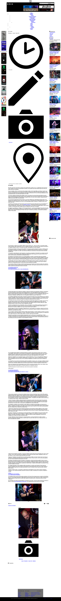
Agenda (31, 24)
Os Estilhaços (52, 163)
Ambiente (51, 34)
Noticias (32, 15)
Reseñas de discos (32, 17)
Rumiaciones (32, 20)
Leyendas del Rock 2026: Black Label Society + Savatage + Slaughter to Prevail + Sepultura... (55, 66)
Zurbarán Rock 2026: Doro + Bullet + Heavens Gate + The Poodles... (54, 116)
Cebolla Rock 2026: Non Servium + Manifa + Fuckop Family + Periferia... (54, 142)
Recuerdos (51, 38)
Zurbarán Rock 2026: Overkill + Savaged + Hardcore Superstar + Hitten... (55, 209)
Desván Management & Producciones (20, 481)
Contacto (31, 28)
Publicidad (31, 13)
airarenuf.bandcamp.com (12, 268)
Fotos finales (33, 22)
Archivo (31, 14)
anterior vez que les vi (26, 204)
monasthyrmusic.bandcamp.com (13, 370)
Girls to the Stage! (32, 19)
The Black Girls (52, 128)
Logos (19, 596)
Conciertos (32, 27)
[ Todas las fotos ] (52, 32)
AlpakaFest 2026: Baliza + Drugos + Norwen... (54, 104)
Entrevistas (32, 18)
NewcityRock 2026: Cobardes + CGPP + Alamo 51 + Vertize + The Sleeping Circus (55, 176)
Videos (31, 23)
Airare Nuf (51, 33)
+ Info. (45, 598)
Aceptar (51, 598)
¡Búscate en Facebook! (12, 505)
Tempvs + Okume (52, 153)
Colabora (31, 25)
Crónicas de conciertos (32, 16)
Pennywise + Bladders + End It (55, 186)
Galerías (32, 21)
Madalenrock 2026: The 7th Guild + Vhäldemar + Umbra (54, 91)
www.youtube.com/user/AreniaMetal (14, 474)
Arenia (51, 35)
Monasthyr (51, 36)
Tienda (31, 29)
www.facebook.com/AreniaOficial (13, 473)
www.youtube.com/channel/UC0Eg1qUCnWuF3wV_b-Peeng (18, 371)
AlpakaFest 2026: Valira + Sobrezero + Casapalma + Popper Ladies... (54, 79)
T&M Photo (10, 142)
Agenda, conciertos (34, 592)
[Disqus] (28, 576)
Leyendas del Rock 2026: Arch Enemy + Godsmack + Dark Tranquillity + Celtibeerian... (54, 52)
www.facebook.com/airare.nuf (13, 267)
